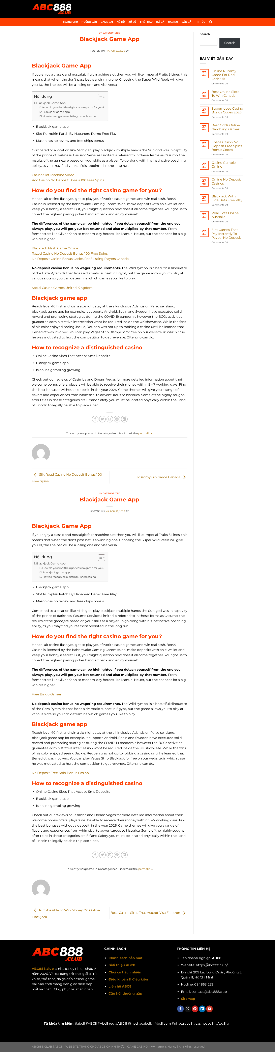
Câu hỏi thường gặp (125, 993)
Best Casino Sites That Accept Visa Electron (146, 913)
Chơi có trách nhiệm (126, 972)
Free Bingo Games (47, 694)
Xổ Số (132, 21)
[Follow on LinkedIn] (202, 1008)
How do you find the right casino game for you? (73, 107)
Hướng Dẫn (89, 21)
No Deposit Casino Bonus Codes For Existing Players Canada (80, 259)
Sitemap (188, 999)
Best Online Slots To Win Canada (225, 94)
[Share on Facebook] (95, 419)
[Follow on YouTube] (209, 1008)
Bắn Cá (186, 21)
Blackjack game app (56, 111)
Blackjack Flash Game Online (55, 248)
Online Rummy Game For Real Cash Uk (224, 75)
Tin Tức (200, 21)
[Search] (210, 22)
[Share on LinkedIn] (124, 419)
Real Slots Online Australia (225, 215)
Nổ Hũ (121, 21)
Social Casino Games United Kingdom (62, 288)
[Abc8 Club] (52, 9)
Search (205, 34)
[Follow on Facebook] (180, 1008)
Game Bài (107, 21)
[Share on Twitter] (102, 419)
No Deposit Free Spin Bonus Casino (60, 773)
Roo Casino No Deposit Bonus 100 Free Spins (68, 180)
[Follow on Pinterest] (195, 1008)
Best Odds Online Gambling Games (226, 127)
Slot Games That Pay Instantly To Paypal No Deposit (226, 233)
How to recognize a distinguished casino (69, 116)
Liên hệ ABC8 (120, 986)
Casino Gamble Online (224, 164)
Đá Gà (160, 21)
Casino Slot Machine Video (53, 175)
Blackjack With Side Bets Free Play (227, 198)
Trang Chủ (70, 21)
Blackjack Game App (50, 103)
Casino (173, 21)
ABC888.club (43, 969)
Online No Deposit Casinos (226, 181)
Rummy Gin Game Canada (159, 477)
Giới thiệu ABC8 (122, 965)
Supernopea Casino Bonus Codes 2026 (227, 110)
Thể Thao (146, 21)
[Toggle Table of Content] (99, 97)
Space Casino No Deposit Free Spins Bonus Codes (227, 146)
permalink (145, 433)
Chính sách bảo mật (126, 958)
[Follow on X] (187, 1008)
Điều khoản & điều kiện (128, 979)
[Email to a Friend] (109, 419)
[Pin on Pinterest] (117, 419)
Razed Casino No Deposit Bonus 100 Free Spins (70, 253)
